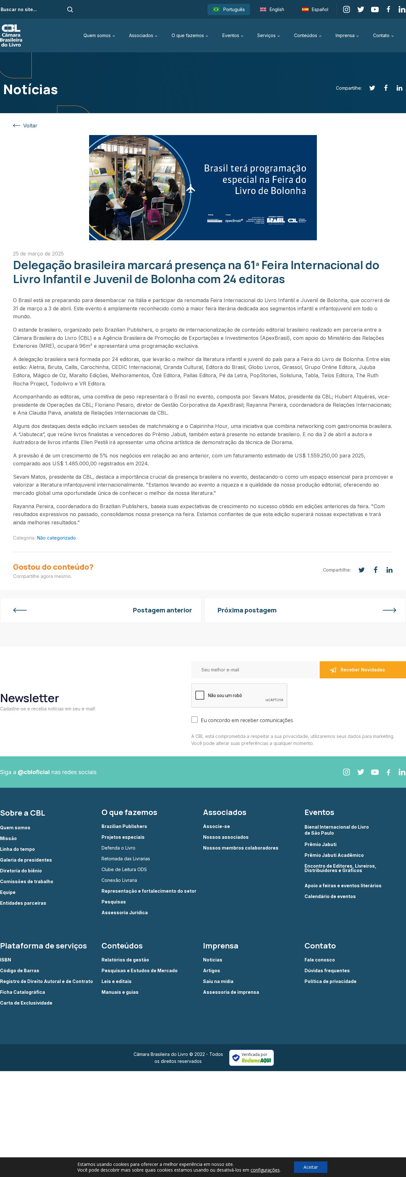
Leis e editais (117, 981)
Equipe (8, 892)
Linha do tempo (17, 849)
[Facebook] (382, 88)
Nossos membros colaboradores (240, 848)
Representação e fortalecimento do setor (149, 891)
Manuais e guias (120, 992)
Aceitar (311, 1167)
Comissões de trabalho (26, 881)
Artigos (211, 970)
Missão (8, 838)
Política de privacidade (330, 981)
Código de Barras (19, 970)
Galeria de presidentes (26, 860)
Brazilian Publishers (124, 826)
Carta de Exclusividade (26, 1003)
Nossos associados (226, 837)
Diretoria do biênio (21, 871)
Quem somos (97, 35)
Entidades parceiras (23, 903)
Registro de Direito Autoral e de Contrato (46, 981)
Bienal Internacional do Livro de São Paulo (337, 829)
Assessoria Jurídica (125, 912)
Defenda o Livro (118, 848)
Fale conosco (319, 960)
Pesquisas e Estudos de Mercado (140, 970)
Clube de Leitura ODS (124, 869)
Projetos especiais (123, 837)
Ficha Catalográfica (22, 992)
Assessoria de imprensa (231, 992)
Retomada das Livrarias (126, 859)
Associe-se (216, 826)
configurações (265, 1170)
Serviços (266, 35)
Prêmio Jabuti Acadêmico (334, 855)
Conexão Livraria (119, 880)
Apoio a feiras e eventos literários (343, 885)
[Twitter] (369, 88)
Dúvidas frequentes (327, 970)
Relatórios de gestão (125, 960)
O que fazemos (188, 35)
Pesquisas (114, 902)
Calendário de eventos (330, 896)
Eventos (230, 35)
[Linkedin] (396, 88)
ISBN (5, 960)
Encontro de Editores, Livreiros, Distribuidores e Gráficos (340, 868)
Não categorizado (56, 538)
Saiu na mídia (218, 981)
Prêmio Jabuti (320, 844)
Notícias (212, 960)
